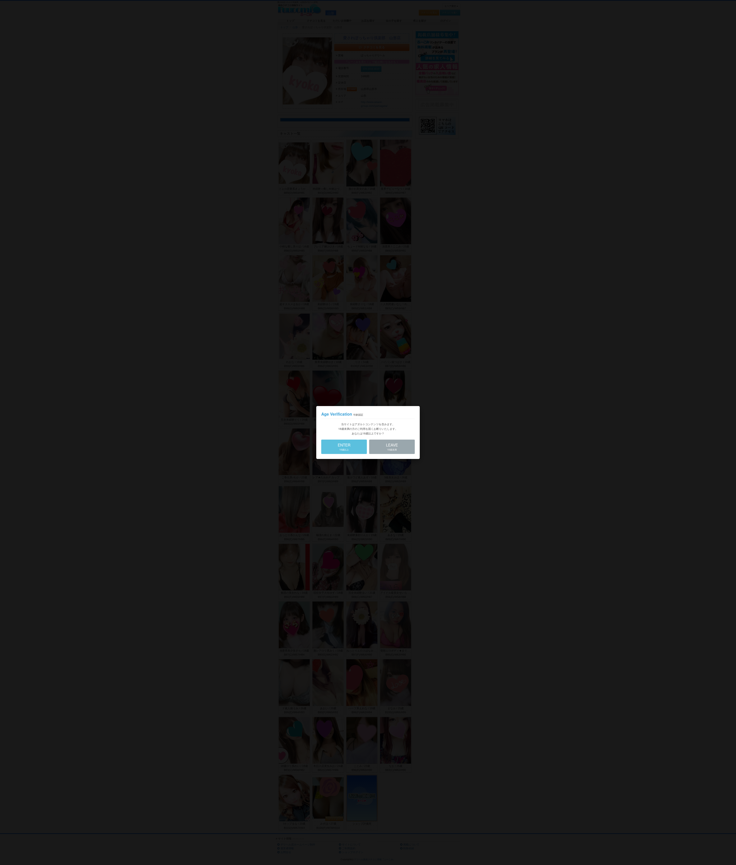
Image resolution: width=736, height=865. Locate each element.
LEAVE (392, 446)
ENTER (344, 446)
